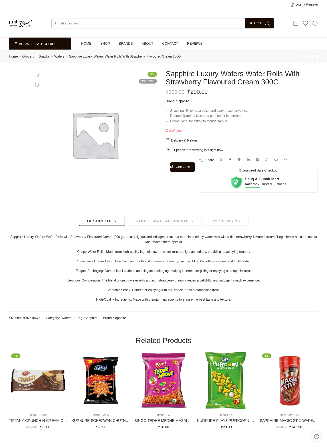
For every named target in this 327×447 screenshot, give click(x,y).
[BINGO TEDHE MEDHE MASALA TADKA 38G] (163, 389)
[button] (25, 414)
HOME (86, 54)
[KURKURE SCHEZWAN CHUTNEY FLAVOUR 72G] (101, 389)
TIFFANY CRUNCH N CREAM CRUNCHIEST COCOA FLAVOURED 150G (38, 429)
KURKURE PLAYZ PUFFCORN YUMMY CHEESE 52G (226, 429)
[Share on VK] (276, 171)
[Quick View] (42, 414)
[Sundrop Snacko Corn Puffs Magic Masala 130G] (315, 67)
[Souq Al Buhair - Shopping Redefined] (20, 34)
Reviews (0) (226, 230)
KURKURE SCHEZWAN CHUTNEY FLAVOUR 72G (101, 429)
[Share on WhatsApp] (266, 171)
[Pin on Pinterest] (239, 171)
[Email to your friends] (285, 171)
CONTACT (170, 54)
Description (102, 230)
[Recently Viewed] (316, 436)
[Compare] (36, 96)
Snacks (44, 67)
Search (255, 34)
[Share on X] (221, 171)
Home (13, 67)
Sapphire (182, 112)
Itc (168, 423)
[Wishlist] (36, 86)
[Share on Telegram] (257, 171)
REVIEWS (194, 54)
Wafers (59, 67)
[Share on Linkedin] (248, 171)
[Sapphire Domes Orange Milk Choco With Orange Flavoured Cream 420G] (306, 67)
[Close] (322, 6)
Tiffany (42, 423)
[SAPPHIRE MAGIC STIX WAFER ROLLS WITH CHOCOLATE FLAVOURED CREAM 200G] (289, 389)
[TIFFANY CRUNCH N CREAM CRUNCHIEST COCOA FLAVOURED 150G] (38, 389)
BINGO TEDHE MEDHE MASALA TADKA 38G (163, 429)
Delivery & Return (183, 151)
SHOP (105, 54)
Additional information (165, 230)
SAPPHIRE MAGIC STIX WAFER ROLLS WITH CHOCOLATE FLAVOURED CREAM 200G (289, 429)
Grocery (28, 67)
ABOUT (147, 54)
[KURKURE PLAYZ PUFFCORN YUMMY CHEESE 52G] (226, 389)
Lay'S (105, 423)
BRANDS (126, 54)
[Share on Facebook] (230, 171)
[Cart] (296, 34)
